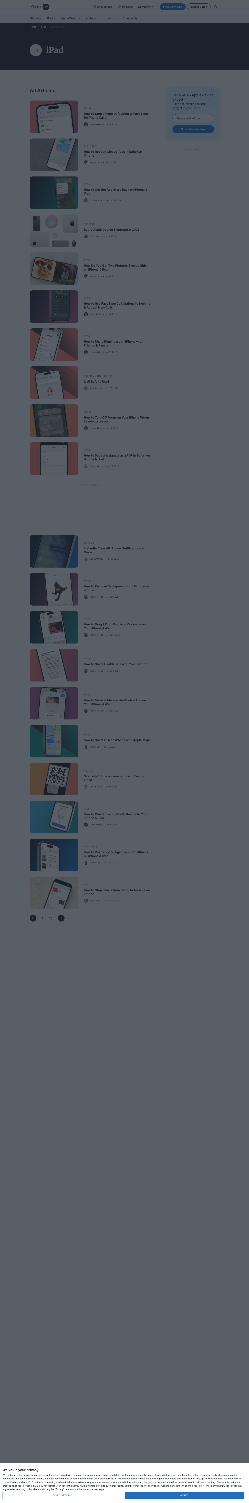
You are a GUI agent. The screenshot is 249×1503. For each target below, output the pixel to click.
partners (20, 1475)
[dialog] (124, 1483)
